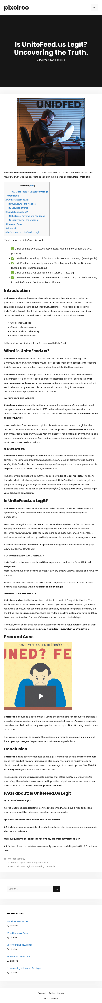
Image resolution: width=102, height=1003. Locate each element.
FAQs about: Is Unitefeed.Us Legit (22, 232)
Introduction (12, 195)
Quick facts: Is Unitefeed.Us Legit (30, 191)
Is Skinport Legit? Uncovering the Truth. (27, 862)
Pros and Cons (13, 224)
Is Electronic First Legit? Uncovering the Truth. (31, 866)
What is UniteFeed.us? (17, 199)
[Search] (56, 889)
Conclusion (11, 228)
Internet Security (16, 858)
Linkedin (61, 993)
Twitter (52, 993)
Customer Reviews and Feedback (26, 216)
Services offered (18, 207)
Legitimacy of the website (23, 220)
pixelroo (16, 7)
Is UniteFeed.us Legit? (16, 212)
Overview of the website (22, 203)
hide (32, 186)
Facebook (42, 993)
